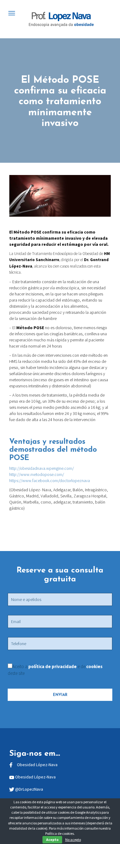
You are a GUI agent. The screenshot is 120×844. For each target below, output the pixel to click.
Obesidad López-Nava (37, 764)
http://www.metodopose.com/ (36, 474)
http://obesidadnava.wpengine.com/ (41, 468)
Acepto (52, 839)
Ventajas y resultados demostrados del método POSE (53, 450)
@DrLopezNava (29, 789)
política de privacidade (53, 666)
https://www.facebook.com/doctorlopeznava (49, 480)
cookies (94, 666)
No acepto (73, 839)
